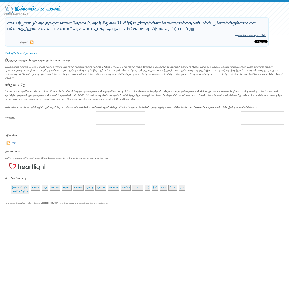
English (35, 187)
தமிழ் (163, 187)
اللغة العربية (137, 187)
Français (78, 187)
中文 (45, 187)
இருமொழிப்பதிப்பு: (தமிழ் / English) (20, 189)
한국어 (89, 187)
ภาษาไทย (126, 187)
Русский (101, 187)
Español (67, 187)
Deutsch (55, 187)
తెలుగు (172, 187)
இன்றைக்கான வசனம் (38, 8)
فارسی (182, 187)
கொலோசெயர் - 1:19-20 (252, 35)
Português (113, 187)
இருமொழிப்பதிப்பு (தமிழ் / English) (21, 53)
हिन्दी (155, 187)
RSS (14, 143)
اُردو (147, 187)
